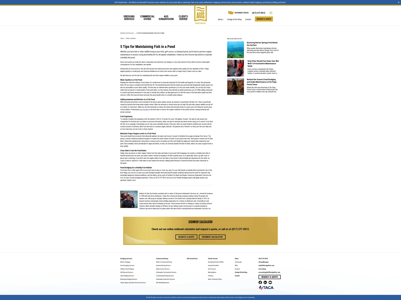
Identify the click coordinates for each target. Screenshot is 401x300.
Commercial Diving (147, 18)
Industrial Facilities (213, 265)
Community (238, 262)
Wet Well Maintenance (162, 282)
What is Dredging (125, 262)
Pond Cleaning (131, 38)
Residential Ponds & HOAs (216, 262)
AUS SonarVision (121, 2)
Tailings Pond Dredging (127, 269)
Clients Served (183, 18)
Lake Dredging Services (127, 276)
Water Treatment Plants (215, 279)
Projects (237, 269)
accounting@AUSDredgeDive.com (269, 272)
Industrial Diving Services (163, 265)
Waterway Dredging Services (128, 279)
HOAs (122, 38)
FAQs (236, 265)
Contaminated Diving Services (165, 276)
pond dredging (144, 110)
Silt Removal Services (126, 272)
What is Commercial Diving (164, 262)
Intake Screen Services (163, 269)
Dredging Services (129, 18)
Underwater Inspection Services (165, 279)
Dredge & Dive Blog (234, 19)
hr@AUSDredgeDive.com (266, 265)
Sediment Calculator (212, 237)
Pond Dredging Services (127, 265)
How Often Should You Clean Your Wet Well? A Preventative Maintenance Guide (263, 63)
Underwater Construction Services (166, 272)
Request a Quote (264, 19)
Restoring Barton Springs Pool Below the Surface (262, 43)
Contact (248, 19)
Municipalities (212, 272)
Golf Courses (212, 269)
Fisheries (210, 276)
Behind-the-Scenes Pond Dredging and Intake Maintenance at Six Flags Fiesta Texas (262, 82)
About (220, 19)
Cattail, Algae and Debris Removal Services (133, 282)
